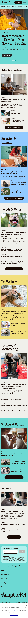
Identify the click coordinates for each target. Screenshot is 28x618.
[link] (5, 560)
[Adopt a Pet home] (6, 2)
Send (22, 551)
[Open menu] (24, 2)
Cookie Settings (14, 615)
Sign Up (18, 2)
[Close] (26, 605)
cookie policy (12, 610)
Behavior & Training (17, 6)
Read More (7, 55)
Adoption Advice (5, 6)
